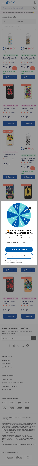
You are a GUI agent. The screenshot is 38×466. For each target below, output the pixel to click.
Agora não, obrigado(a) (19, 256)
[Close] (34, 203)
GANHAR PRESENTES (19, 250)
